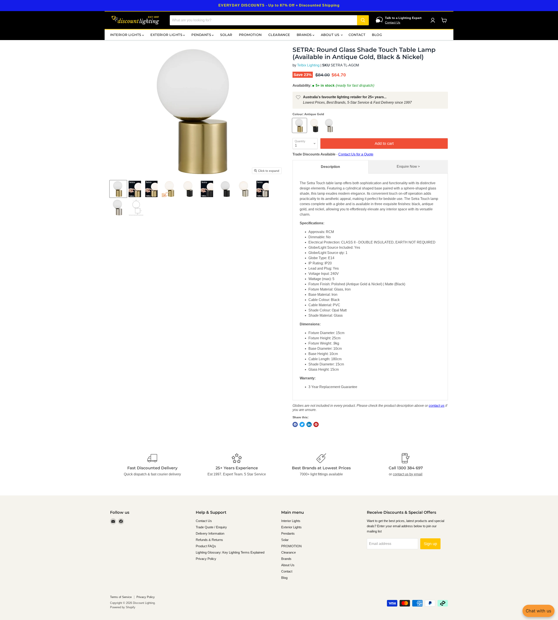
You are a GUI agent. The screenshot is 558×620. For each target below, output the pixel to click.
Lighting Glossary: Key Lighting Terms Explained (230, 552)
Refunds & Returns (209, 540)
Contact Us (392, 22)
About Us (330, 35)
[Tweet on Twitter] (302, 424)
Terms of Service (121, 597)
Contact (357, 35)
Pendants (201, 35)
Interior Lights (126, 35)
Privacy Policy (206, 559)
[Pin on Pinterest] (316, 424)
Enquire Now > (408, 166)
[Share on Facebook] (295, 424)
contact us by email (407, 474)
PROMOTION (250, 35)
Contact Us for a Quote (355, 154)
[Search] (363, 20)
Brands (305, 35)
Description (330, 167)
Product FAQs (206, 546)
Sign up (430, 544)
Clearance (279, 35)
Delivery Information (210, 533)
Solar (226, 35)
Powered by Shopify (122, 607)
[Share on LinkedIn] (309, 424)
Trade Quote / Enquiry (211, 527)
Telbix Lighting (308, 65)
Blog (377, 35)
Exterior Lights (166, 35)
